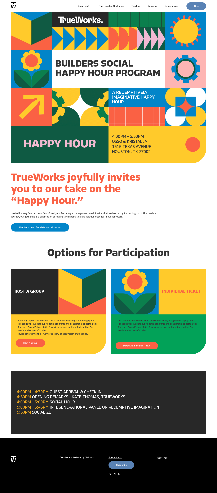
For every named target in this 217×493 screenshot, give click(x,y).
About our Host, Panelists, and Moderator (40, 227)
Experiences (171, 6)
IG (115, 473)
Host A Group (30, 343)
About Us (83, 6)
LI (119, 473)
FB (109, 473)
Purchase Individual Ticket (136, 345)
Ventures (152, 6)
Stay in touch (115, 457)
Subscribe (121, 465)
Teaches (136, 6)
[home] (13, 5)
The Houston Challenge (111, 6)
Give (196, 6)
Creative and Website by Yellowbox (78, 457)
